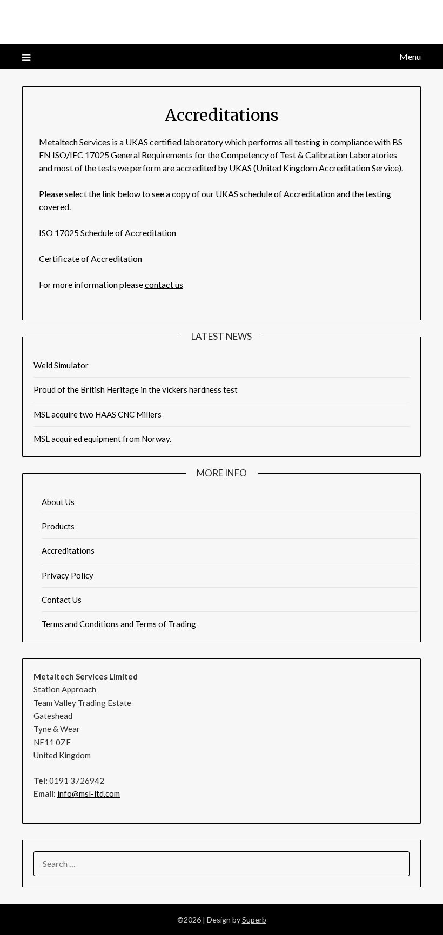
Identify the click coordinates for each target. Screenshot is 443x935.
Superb (254, 919)
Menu (410, 56)
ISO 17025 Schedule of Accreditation (107, 232)
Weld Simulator (61, 365)
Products (58, 526)
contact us (164, 284)
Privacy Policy (67, 575)
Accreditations (68, 550)
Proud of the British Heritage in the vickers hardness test (135, 389)
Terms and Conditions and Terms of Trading (119, 624)
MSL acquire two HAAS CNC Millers (97, 414)
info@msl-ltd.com (88, 793)
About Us (58, 502)
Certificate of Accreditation (90, 258)
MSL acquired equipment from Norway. (102, 438)
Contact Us (62, 599)
